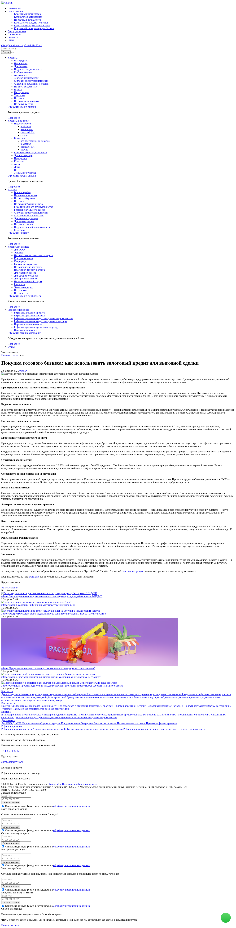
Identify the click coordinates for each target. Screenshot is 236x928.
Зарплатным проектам (26, 78)
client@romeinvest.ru (12, 45)
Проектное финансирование (29, 269)
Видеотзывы (15, 34)
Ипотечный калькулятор (27, 19)
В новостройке (22, 192)
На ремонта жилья (69, 717)
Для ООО (19, 249)
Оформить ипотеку (18, 233)
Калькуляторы (15, 11)
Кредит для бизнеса (18, 246)
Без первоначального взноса (29, 209)
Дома (17, 167)
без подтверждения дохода (35, 141)
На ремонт (20, 98)
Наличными (20, 63)
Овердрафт (20, 261)
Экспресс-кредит (23, 287)
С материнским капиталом (29, 215)
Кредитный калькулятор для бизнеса (34, 28)
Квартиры (19, 138)
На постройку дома (24, 198)
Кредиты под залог (18, 120)
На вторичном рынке (25, 195)
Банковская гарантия (25, 264)
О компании (14, 8)
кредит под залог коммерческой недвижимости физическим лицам (184, 694)
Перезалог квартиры (25, 330)
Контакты (13, 37)
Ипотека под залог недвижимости (98, 717)
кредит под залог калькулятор (45, 700)
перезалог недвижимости (117, 697)
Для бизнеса (20, 66)
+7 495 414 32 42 (33, 45)
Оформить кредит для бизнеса (24, 296)
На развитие (21, 290)
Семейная (19, 230)
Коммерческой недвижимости (30, 152)
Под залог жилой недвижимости (32, 227)
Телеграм (33, 576)
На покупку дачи (23, 104)
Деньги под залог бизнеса (15, 694)
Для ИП (18, 252)
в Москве (26, 126)
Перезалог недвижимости (28, 324)
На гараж (19, 201)
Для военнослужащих (26, 218)
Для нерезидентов (24, 221)
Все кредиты (21, 60)
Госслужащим (21, 92)
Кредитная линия (23, 258)
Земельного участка (25, 172)
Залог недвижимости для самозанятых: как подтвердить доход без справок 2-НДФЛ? (55, 596)
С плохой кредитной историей (31, 80)
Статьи (11, 346)
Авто (17, 164)
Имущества (20, 158)
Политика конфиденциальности (79, 784)
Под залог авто (66, 706)
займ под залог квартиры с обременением (154, 697)
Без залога (19, 284)
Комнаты (19, 161)
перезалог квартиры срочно (132, 694)
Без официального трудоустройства (33, 206)
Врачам (18, 89)
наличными (27, 129)
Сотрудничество (17, 31)
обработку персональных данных (71, 806)
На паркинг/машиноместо (28, 204)
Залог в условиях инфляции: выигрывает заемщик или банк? (42, 605)
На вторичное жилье (30, 714)
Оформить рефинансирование (24, 333)
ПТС (16, 169)
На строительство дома (26, 101)
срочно (24, 135)
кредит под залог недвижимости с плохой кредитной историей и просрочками (73, 694)
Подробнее (14, 117)
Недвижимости (22, 123)
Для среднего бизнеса (26, 275)
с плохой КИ (28, 132)
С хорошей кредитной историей (31, 83)
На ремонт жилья (23, 224)
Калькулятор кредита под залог (31, 22)
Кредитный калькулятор (27, 14)
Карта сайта (54, 784)
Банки (11, 40)
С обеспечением (23, 72)
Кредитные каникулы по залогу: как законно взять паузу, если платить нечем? (52, 668)
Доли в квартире (23, 155)
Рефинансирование (18, 309)
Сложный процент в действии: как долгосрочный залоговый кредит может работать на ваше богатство (66, 685)
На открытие (21, 293)
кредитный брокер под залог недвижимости (78, 697)
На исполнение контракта (28, 267)
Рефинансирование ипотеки (29, 315)
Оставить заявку (11, 802)
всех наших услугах (133, 571)
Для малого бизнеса (25, 272)
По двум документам (25, 86)
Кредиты (12, 57)
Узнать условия (9, 587)
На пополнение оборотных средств (33, 255)
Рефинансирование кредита (29, 312)
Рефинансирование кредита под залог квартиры (40, 321)
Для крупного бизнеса (26, 278)
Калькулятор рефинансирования (32, 25)
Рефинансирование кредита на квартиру (36, 327)
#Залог (23, 370)
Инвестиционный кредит (28, 281)
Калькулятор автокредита (28, 16)
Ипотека (12, 189)
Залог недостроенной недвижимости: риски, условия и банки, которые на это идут (55, 677)
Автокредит (20, 75)
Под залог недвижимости (28, 69)
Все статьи (7, 691)
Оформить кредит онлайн (22, 106)
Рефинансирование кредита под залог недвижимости (43, 318)
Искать (6, 52)
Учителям (19, 95)
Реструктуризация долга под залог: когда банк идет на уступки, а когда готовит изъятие (57, 613)
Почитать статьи (10, 925)
